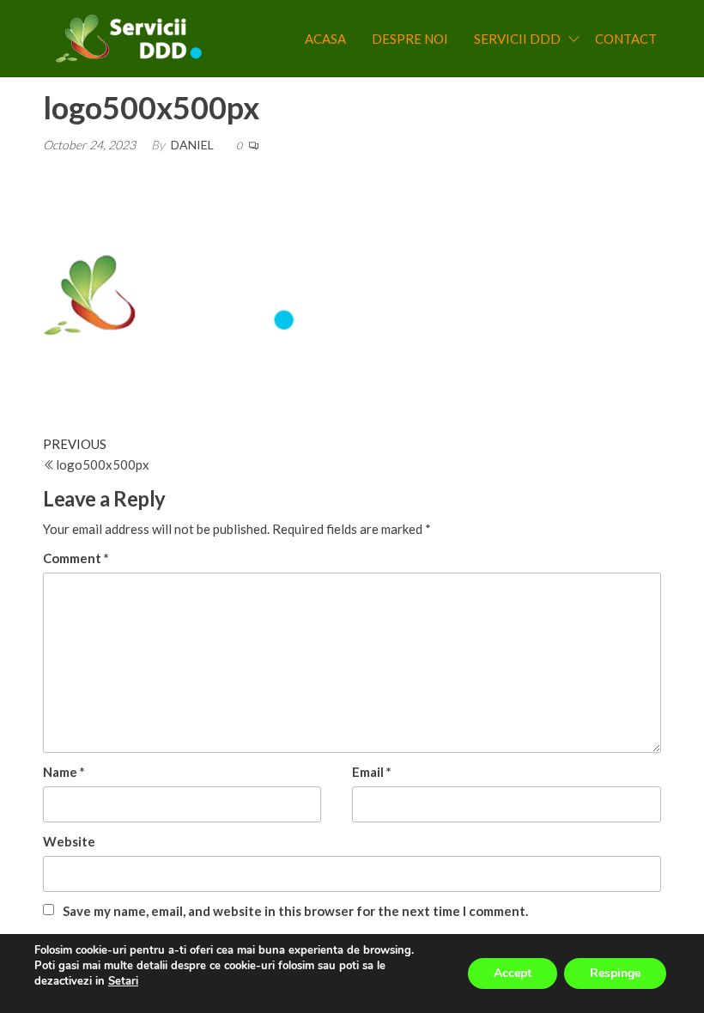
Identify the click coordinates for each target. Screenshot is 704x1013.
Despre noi (410, 38)
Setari (123, 981)
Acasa (325, 38)
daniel (192, 144)
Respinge (615, 973)
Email (371, 771)
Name (64, 771)
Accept (512, 973)
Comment (76, 558)
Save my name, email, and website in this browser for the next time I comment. (295, 911)
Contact (626, 38)
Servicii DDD (517, 38)
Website (69, 841)
